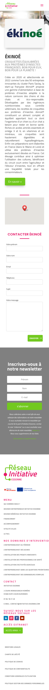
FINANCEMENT (9, 518)
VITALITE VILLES (10, 528)
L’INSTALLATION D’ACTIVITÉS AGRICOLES (19, 564)
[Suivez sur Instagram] (11, 618)
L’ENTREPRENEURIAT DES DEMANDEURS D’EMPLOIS (24, 574)
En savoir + (15, 181)
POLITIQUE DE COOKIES (14, 661)
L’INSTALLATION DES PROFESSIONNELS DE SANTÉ (23, 559)
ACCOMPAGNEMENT (11, 523)
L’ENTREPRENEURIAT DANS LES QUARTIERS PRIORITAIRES (26, 569)
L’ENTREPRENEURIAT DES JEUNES (17, 549)
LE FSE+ (7, 533)
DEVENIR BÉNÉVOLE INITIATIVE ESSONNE (20, 514)
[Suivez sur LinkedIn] (6, 618)
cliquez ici (35, 430)
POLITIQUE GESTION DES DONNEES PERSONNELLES (24, 683)
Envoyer (34, 338)
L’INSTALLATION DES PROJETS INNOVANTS (20, 554)
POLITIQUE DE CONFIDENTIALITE (17, 668)
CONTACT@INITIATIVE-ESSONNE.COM (25, 603)
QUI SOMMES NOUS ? (12, 504)
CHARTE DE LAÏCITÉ (12, 654)
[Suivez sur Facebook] (17, 618)
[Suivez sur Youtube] (22, 618)
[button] (25, 208)
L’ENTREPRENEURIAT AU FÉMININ (17, 544)
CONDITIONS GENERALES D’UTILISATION (20, 676)
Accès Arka (12, 630)
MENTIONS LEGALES (12, 647)
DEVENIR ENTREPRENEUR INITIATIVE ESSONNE (22, 509)
